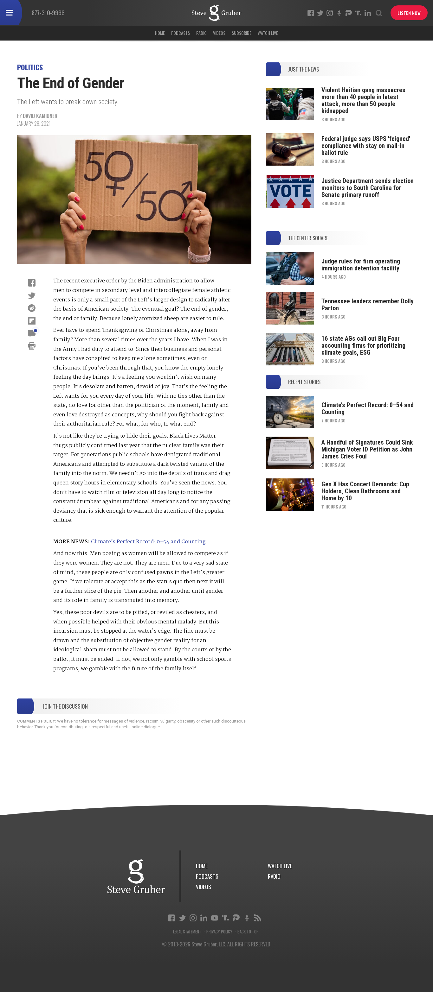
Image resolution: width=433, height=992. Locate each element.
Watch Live (268, 32)
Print (32, 346)
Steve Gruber (136, 876)
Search (378, 13)
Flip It (32, 321)
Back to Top (248, 932)
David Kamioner (40, 116)
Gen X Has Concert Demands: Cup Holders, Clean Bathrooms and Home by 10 (365, 491)
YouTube (214, 917)
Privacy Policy (219, 932)
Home (160, 32)
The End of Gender (216, 13)
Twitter (320, 13)
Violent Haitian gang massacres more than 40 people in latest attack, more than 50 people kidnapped (363, 100)
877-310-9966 (48, 12)
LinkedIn (368, 13)
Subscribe (241, 32)
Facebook (310, 13)
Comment (32, 333)
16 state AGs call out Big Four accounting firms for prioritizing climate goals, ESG (363, 345)
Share (32, 283)
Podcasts (180, 32)
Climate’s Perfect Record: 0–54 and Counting (148, 542)
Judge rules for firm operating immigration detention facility (360, 264)
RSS (257, 917)
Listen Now (409, 12)
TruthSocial (358, 13)
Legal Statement (187, 932)
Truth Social (225, 917)
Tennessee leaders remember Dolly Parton (367, 304)
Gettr (339, 13)
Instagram (329, 13)
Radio (201, 32)
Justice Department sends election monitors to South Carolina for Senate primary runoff (367, 188)
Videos (219, 32)
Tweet (32, 295)
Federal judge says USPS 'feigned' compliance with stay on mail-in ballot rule (365, 145)
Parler (349, 13)
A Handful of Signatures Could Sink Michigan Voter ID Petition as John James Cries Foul (367, 449)
